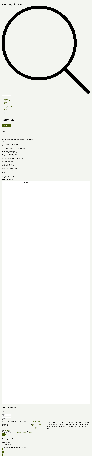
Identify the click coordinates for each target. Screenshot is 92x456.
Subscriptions (9, 106)
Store (9, 105)
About (5, 102)
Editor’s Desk (7, 100)
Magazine (6, 99)
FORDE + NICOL (8, 432)
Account (6, 110)
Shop (5, 103)
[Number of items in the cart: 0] (4, 112)
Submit (5, 107)
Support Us (6, 109)
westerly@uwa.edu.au (10, 430)
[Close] (4, 434)
